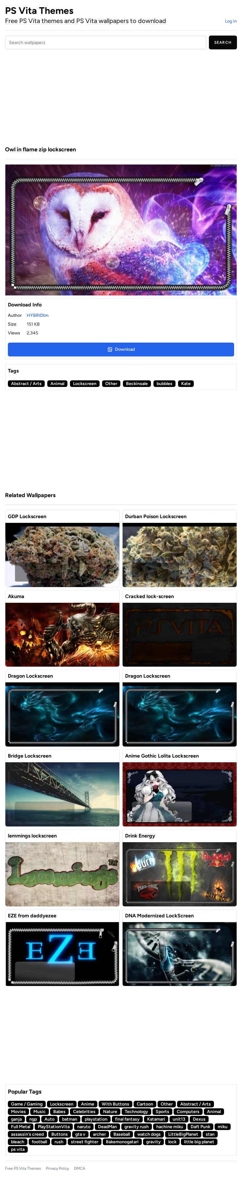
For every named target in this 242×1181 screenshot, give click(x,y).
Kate (186, 383)
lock (172, 1142)
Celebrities (84, 1111)
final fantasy (127, 1119)
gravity (153, 1142)
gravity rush (136, 1126)
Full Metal (20, 1126)
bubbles (164, 383)
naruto (83, 1126)
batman (69, 1119)
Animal (57, 383)
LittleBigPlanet (183, 1134)
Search (223, 42)
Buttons (59, 1134)
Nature (110, 1111)
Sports (162, 1111)
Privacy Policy (57, 1168)
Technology (136, 1111)
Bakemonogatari (122, 1142)
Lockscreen (84, 383)
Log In (231, 21)
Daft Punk (200, 1126)
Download (125, 349)
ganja (16, 1119)
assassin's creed (27, 1134)
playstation (96, 1119)
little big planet (199, 1142)
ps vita (18, 1149)
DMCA (79, 1168)
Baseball (121, 1134)
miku (223, 1126)
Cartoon (145, 1104)
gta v (80, 1134)
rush (59, 1142)
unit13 (179, 1119)
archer (99, 1134)
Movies (18, 1111)
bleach (17, 1142)
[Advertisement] (121, 98)
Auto (49, 1119)
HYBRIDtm (38, 315)
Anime (87, 1104)
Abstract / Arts (26, 383)
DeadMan (107, 1126)
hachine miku (169, 1126)
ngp (33, 1119)
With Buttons (115, 1104)
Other (111, 383)
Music (39, 1111)
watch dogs (149, 1134)
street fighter (84, 1142)
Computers (188, 1111)
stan (210, 1134)
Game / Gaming (27, 1104)
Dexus (199, 1119)
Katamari (156, 1119)
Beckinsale (137, 383)
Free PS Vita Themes (23, 1168)
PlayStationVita (54, 1126)
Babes (59, 1111)
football (39, 1142)
